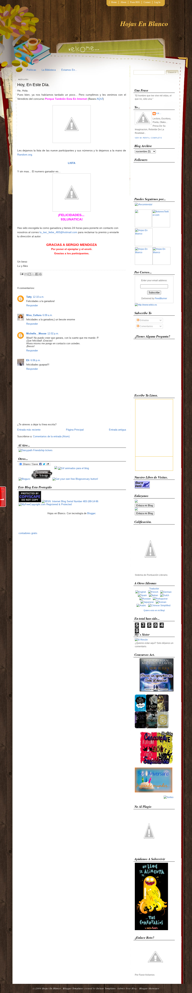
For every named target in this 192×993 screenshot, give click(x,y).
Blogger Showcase (149, 988)
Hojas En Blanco (144, 23)
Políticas (31, 69)
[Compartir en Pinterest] (40, 274)
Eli (27, 360)
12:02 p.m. (53, 333)
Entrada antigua (117, 429)
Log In (157, 2)
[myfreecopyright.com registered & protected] (45, 504)
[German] (166, 592)
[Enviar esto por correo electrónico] (26, 274)
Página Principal (75, 429)
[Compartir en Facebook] (37, 274)
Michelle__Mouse (36, 333)
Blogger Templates (73, 988)
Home (114, 2)
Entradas (144, 320)
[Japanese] (148, 602)
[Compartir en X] (33, 274)
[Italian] (154, 595)
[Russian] (145, 598)
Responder (32, 305)
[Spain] (143, 595)
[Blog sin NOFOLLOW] (41, 479)
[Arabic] (142, 605)
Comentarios (146, 326)
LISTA (71, 162)
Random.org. (25, 154)
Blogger (91, 513)
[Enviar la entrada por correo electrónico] (21, 273)
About (123, 2)
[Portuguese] (161, 598)
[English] (141, 592)
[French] (154, 592)
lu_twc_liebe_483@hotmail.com (58, 232)
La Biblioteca (49, 69)
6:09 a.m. (48, 315)
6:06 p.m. (36, 360)
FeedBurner (161, 298)
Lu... (158, 113)
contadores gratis (28, 533)
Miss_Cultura (33, 315)
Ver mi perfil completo (148, 138)
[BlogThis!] (30, 274)
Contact (147, 2)
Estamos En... (69, 69)
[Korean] (162, 602)
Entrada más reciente (28, 429)
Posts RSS (135, 2)
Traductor (154, 588)
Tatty (29, 296)
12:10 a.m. (38, 296)
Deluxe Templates (106, 988)
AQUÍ (100, 98)
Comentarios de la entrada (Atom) (51, 436)
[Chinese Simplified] (160, 605)
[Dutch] (165, 595)
